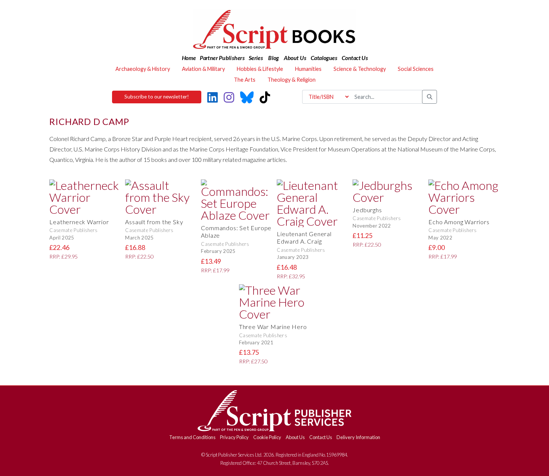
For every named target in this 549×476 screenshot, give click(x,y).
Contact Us (320, 437)
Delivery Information (358, 437)
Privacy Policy (234, 437)
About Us (295, 437)
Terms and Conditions (192, 437)
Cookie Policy (267, 437)
